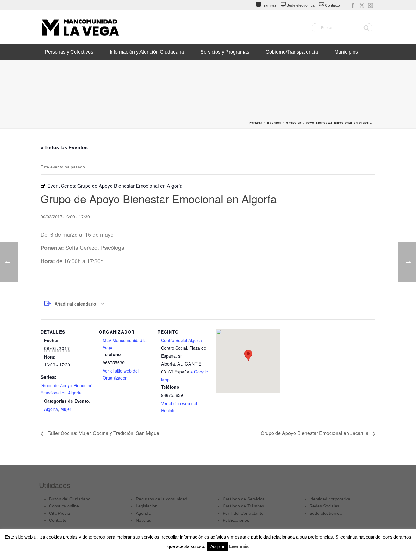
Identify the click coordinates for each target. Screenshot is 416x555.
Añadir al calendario (75, 304)
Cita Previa (59, 513)
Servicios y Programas (224, 52)
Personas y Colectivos (69, 52)
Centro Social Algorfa (181, 340)
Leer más (239, 546)
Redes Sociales (324, 506)
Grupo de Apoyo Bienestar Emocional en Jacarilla (315, 433)
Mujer (65, 409)
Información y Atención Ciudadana (147, 52)
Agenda (143, 513)
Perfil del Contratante (243, 513)
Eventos (274, 122)
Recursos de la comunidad (161, 499)
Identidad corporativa (329, 499)
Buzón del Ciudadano (69, 499)
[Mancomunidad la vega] (80, 27)
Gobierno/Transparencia (292, 52)
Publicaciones (236, 520)
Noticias (143, 520)
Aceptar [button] (217, 546)
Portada (256, 122)
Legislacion (146, 506)
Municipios (346, 52)
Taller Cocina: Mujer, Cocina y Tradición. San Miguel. (104, 433)
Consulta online (64, 506)
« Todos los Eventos (64, 147)
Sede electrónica (325, 513)
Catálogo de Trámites (243, 506)
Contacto (57, 520)
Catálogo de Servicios (244, 499)
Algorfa (51, 409)
